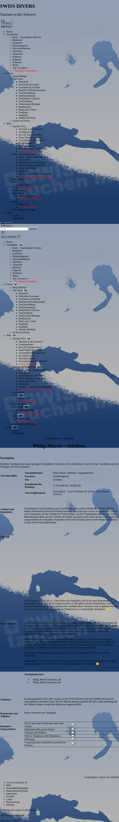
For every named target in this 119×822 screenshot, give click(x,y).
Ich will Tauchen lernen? (31, 134)
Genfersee (17, 42)
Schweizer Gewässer (29, 84)
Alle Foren (17, 79)
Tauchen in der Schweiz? (31, 129)
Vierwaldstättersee (21, 48)
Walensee (17, 62)
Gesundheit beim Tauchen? (32, 140)
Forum (9, 73)
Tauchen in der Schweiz (18, 14)
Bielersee (16, 56)
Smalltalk (23, 115)
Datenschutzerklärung (17, 791)
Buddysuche (25, 107)
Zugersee (16, 59)
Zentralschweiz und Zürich (32, 162)
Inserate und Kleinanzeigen (32, 90)
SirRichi (115, 777)
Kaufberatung (19, 190)
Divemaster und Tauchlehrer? (33, 148)
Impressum (11, 793)
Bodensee (17, 40)
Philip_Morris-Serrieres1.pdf (47, 679)
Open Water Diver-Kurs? (31, 137)
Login (9, 212)
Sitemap (10, 804)
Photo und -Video (27, 109)
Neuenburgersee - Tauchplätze (59, 438)
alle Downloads (26, 196)
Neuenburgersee (20, 45)
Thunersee (17, 54)
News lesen (24, 184)
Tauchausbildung (27, 93)
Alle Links (24, 204)
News (15, 182)
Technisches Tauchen (29, 98)
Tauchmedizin (25, 101)
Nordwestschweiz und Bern (32, 165)
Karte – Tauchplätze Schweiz (26, 37)
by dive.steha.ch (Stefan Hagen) (23, 810)
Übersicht (23, 81)
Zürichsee (17, 51)
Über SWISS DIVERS (23, 210)
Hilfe (8, 785)
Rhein (15, 65)
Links (15, 201)
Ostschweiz (24, 159)
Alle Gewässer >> (21, 68)
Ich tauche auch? (27, 143)
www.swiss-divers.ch (16, 782)
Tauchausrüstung (27, 95)
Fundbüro (23, 112)
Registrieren (18, 218)
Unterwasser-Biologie (29, 104)
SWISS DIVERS (17, 6)
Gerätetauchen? (26, 132)
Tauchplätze (12, 34)
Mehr (8, 123)
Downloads (18, 193)
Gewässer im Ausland (29, 87)
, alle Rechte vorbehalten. (12, 815)
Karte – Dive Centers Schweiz (33, 157)
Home (9, 31)
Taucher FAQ (19, 126)
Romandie (24, 171)
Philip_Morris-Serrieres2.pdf (47, 682)
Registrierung (12, 802)
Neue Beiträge (19, 76)
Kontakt (10, 796)
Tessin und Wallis (27, 168)
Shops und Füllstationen (24, 154)
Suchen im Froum (21, 120)
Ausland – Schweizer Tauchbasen (35, 173)
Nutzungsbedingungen (17, 788)
